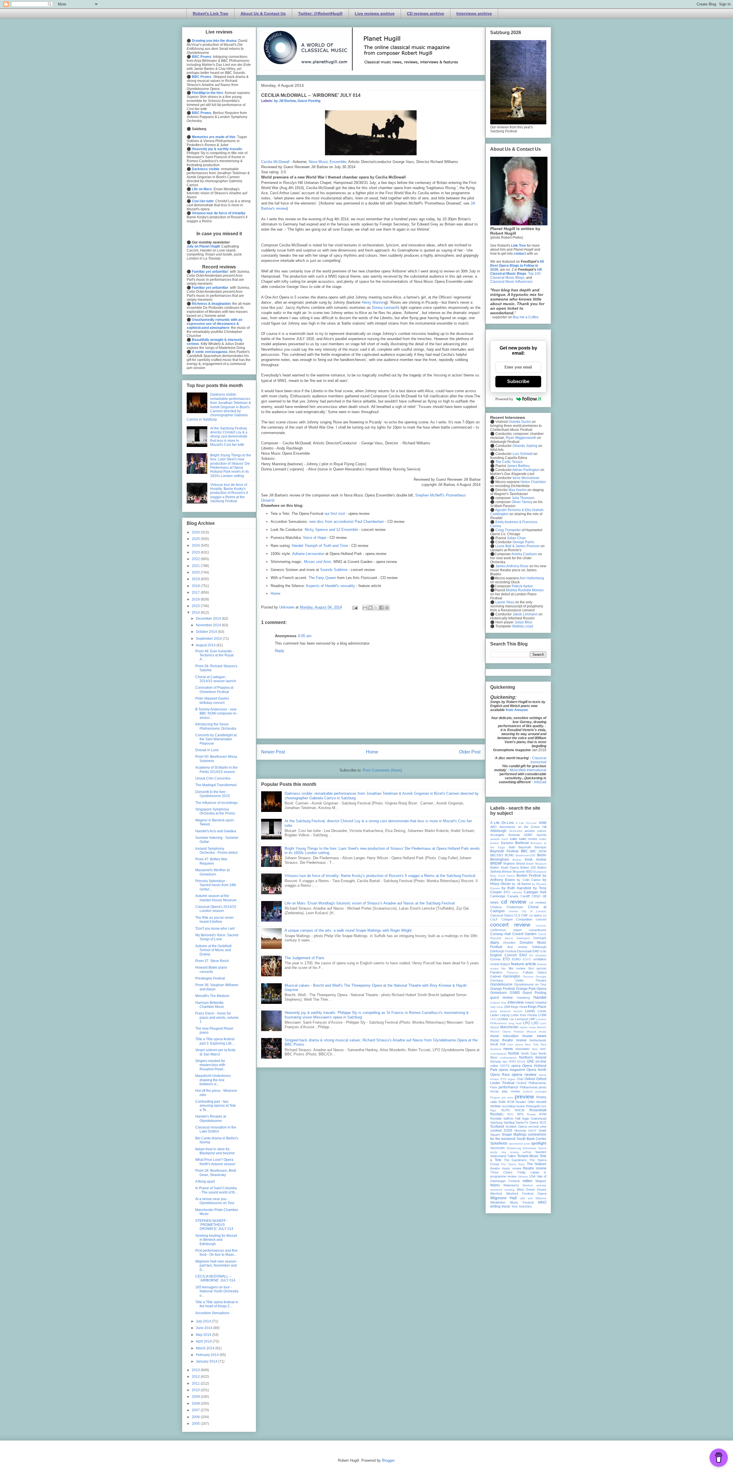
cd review (513, 902)
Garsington (511, 976)
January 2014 (207, 1361)
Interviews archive (474, 13)
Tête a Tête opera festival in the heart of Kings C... (216, 1304)
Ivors (499, 1006)
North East (529, 1053)
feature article (523, 963)
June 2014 (204, 1328)
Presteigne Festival (210, 978)
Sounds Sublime (333, 570)
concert (541, 919)
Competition (524, 919)
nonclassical (498, 1053)
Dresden (509, 942)
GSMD (515, 993)
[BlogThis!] (370, 608)
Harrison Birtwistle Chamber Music (209, 1005)
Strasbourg (514, 1148)
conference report (506, 930)
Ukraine (523, 1176)
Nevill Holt (497, 1044)
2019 (196, 579)
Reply (279, 651)
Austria (541, 835)
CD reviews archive (425, 13)
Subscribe (518, 381)
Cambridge (497, 896)
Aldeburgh (498, 831)
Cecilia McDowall (275, 162)
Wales (495, 1185)
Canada (512, 896)
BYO (507, 892)
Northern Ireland (532, 1057)
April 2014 (204, 1341)
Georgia (541, 976)
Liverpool (521, 1019)
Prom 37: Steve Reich (212, 961)
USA (532, 1176)
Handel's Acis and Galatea (215, 831)
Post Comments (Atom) (382, 770)
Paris (493, 1087)
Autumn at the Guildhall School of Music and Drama (213, 950)
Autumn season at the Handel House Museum (216, 898)
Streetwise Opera (534, 1148)
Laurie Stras (504, 602)
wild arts (526, 1198)
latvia (493, 1011)
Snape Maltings (514, 1135)
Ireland (529, 1002)
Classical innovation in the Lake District (215, 1129)
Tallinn (511, 1156)
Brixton (507, 871)
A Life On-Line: (526, 823)
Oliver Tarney (522, 502)
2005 (196, 1424)
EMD (536, 951)
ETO (506, 959)
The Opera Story (513, 1164)
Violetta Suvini (520, 422)
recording (508, 1106)
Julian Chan (516, 538)
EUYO (527, 959)
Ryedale (496, 1118)
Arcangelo (497, 835)
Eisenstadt (524, 951)
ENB (543, 951)
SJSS (508, 1130)
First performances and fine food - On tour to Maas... (216, 1253)
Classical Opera (501, 915)
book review (535, 859)
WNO (542, 1202)
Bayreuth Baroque (532, 847)
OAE (530, 1061)
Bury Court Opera (502, 875)
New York (532, 1044)
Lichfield (502, 1019)
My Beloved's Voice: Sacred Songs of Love (216, 937)
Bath (512, 847)
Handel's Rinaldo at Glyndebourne (210, 1118)
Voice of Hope (314, 537)
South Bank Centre (531, 1139)
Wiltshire (540, 1198)
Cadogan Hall (535, 892)
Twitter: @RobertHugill (320, 13)
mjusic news (528, 1027)
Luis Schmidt (523, 454)
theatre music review (505, 1168)
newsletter (522, 1049)
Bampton (507, 843)
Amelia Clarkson (524, 554)
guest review (501, 998)
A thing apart (205, 1181)
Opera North (536, 1070)
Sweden (540, 1152)
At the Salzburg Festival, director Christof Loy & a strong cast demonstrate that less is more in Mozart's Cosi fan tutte (229, 436)
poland (527, 1091)
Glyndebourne (501, 984)
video (527, 1180)
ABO (493, 827)
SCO (542, 1122)
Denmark (539, 938)
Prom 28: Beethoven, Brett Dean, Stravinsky (215, 1173)
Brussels (519, 871)
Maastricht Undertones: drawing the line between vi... (213, 1080)
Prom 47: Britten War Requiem (211, 861)
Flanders (496, 972)
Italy (493, 1006)
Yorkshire (525, 1206)
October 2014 (207, 632)
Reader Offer (525, 1102)
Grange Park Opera (531, 989)
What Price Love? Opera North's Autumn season (215, 1162)
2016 (196, 599)
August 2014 (206, 645)
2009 (196, 1397)
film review (517, 968)
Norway (495, 1061)
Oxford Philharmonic (531, 1083)
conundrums (537, 930)
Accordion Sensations (212, 1313)
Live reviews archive (375, 13)
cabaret (517, 892)
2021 (196, 566)
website (541, 1185)
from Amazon (517, 710)
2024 (196, 545)
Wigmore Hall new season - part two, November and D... (216, 1265)
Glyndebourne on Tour (530, 984)
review (520, 1106)
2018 (196, 586)
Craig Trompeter (508, 530)
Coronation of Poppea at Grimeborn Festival (214, 690)
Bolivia (517, 859)
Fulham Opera (534, 972)
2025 (196, 539)
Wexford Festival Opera (526, 1193)
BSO (529, 871)
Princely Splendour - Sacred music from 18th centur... (215, 885)
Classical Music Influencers (511, 282)
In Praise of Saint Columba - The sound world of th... (216, 1190)
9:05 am (305, 636)
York (514, 1206)
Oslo (520, 1079)
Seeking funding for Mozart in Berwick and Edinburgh (216, 1240)
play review (511, 1091)
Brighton (509, 863)
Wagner (540, 1181)
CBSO (536, 896)
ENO (523, 955)
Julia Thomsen (523, 498)
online (494, 1065)
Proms (541, 1097)
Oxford (530, 1079)
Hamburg (523, 997)
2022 (196, 559)
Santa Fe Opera (527, 1122)
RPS (520, 1114)
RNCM (519, 1110)
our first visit (334, 513)
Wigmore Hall (503, 1198)
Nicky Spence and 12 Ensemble (331, 529)
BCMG (509, 855)
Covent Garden (524, 934)
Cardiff (525, 896)
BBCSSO (496, 855)
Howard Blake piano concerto (211, 969)
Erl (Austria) (537, 955)
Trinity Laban (528, 1172)
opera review (524, 1074)
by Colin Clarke (528, 880)
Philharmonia (528, 1087)
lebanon (505, 1011)
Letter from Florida (524, 1015)
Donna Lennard (384, 307)
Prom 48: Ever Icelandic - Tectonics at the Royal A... (214, 655)
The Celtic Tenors (509, 462)
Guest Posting (308, 101)
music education (504, 1036)
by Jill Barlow (285, 101)
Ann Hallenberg (531, 578)
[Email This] (365, 608)
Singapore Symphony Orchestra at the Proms (215, 811)
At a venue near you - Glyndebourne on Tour (215, 1201)
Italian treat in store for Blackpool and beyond (215, 1151)
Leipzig (505, 1015)
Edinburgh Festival (503, 951)
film (503, 968)
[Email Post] (354, 607)
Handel (320, 545)
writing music (500, 1206)
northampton (508, 1057)
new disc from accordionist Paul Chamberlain (346, 521)
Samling (509, 1122)
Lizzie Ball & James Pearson (517, 546)
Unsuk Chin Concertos (212, 778)
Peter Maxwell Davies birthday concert (212, 700)
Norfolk (513, 1053)
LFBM (542, 1015)
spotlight (538, 1143)
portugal (540, 1091)
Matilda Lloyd (522, 626)
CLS (517, 915)
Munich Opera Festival (507, 1031)
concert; (541, 925)
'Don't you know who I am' (215, 929)
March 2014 (205, 1348)
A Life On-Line (502, 823)
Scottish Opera (516, 1126)
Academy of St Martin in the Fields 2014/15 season (216, 770)
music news (534, 1035)
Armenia (514, 835)
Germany (496, 980)
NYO (512, 1061)
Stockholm (497, 1148)
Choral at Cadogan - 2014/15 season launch (215, 679)
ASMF (528, 835)
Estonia (495, 959)
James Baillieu (518, 466)
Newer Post (273, 751)
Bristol (520, 863)
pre (504, 1097)
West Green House (532, 1189)
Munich (541, 1027)
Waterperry (511, 1185)
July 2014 (204, 1321)
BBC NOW (538, 851)
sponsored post (519, 1143)
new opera (515, 1044)
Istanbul (540, 1002)
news (508, 1048)
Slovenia (520, 1130)
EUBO (516, 959)
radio (493, 1102)
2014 (196, 613)
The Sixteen (536, 1164)
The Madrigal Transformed (216, 785)
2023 (196, 552)
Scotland (497, 1126)
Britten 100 (528, 867)
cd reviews (537, 902)
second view (537, 1126)
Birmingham (499, 859)
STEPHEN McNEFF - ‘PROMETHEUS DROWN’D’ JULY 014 (214, 1225)
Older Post (469, 751)
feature (505, 964)
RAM (501, 1102)
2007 (196, 1410)
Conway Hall (500, 934)
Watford (528, 1185)
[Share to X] (376, 608)
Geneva (528, 976)
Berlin (541, 855)
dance (509, 938)
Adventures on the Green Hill (522, 827)
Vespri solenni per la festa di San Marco (215, 1052)
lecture (518, 1011)
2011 (196, 1383)
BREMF (496, 863)
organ (511, 1079)
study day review (504, 1152)
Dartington (523, 938)
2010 (196, 1390)
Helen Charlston (533, 482)
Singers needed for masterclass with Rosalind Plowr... (210, 1065)
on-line (540, 1061)
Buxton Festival (529, 876)
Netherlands (537, 1040)
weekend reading (502, 1189)
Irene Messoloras (526, 478)
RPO (510, 1114)
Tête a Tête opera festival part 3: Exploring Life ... (215, 1041)
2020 (196, 572)
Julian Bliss (523, 622)
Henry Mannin (373, 302)
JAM (507, 1006)
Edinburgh (539, 947)
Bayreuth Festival (504, 851)
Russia (531, 1114)
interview (516, 1002)
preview (524, 1097)
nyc (505, 1061)
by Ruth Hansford (516, 888)
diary (494, 942)
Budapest (539, 871)
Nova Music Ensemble (327, 162)
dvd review (517, 947)
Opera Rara (500, 1075)
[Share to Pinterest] (387, 608)
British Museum (536, 863)
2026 (196, 532)
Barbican (522, 843)
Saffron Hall (511, 1118)
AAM (542, 823)
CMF (524, 915)
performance (508, 1087)
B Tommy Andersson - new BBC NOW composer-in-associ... (216, 713)
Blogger (388, 1460)
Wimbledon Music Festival (511, 1202)
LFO (493, 1019)
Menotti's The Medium (212, 996)
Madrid (494, 1027)
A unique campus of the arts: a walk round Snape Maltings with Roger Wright (348, 930)
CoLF (494, 919)
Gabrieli (495, 976)
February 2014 (208, 1355)
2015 (196, 606)
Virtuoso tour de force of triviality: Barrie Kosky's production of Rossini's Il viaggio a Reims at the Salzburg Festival (380, 876)
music (542, 1031)
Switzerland (498, 1156)
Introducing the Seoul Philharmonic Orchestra (215, 726)
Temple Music (528, 1156)
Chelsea (496, 907)
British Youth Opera (504, 867)
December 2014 (209, 619)
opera (516, 1066)
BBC (524, 851)
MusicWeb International (528, 770)
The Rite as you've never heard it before (214, 920)
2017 (196, 592)
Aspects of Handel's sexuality (330, 586)
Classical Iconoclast (538, 760)
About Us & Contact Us (263, 13)
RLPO (505, 1110)
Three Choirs (501, 1172)
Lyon (543, 1023)
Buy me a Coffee (526, 317)
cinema (513, 911)
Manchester (509, 1027)
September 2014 (209, 639)
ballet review (528, 839)
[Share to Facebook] (381, 608)
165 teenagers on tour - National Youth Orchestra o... (217, 1291)
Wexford (496, 1193)
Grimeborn (498, 993)
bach (505, 839)
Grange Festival (502, 989)
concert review (510, 925)
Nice (535, 1049)
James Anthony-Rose (512, 566)
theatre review (534, 1168)
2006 (196, 1417)
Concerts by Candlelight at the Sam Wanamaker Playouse (216, 739)
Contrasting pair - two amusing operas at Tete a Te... (215, 1106)
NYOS (521, 1061)
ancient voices (535, 831)
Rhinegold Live (536, 1106)
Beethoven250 (525, 855)
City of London (533, 911)
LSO (534, 1023)
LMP (532, 1019)
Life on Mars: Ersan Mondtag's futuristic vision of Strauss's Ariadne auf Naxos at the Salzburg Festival (370, 903)
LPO (526, 1023)
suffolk (527, 1152)
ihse (504, 1002)
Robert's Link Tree (210, 13)
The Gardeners (515, 1160)
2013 (196, 1370)
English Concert (503, 955)
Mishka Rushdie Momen (525, 590)
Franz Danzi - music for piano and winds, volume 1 (217, 1017)
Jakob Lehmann (525, 614)
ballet (513, 839)
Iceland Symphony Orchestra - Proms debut (216, 851)
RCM (510, 1102)
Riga (493, 1110)
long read (515, 1023)
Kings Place (537, 1007)
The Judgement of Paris (304, 958)
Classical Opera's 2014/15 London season (215, 909)
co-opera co (537, 915)
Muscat (531, 1031)
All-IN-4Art (515, 831)
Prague (495, 1097)
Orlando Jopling (525, 446)
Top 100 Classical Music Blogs (515, 276)
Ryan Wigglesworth (521, 438)
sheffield (496, 1130)
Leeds (530, 1011)
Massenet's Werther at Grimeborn (212, 872)
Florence (512, 972)
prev (510, 1097)
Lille (511, 1019)
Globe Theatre (531, 980)
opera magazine (512, 1070)
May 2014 (204, 1335)
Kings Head (519, 1006)
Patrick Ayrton (522, 586)
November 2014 (209, 625)
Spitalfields (498, 1143)
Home (275, 593)
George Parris (523, 542)
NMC (543, 1049)
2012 (196, 1377)
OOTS (504, 1065)
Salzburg (496, 1122)
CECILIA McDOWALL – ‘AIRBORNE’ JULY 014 (215, 1278)
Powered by (504, 399)
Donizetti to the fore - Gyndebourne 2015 (212, 794)
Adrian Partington (525, 470)
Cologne (507, 919)
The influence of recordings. (217, 803)
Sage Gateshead (534, 1118)
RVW (542, 1114)
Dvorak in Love (207, 750)
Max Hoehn (518, 490)
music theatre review (508, 1040)
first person (537, 968)
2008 (196, 1404)
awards (495, 839)
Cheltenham (515, 907)
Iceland (495, 1002)
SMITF (532, 1130)
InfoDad (540, 782)
